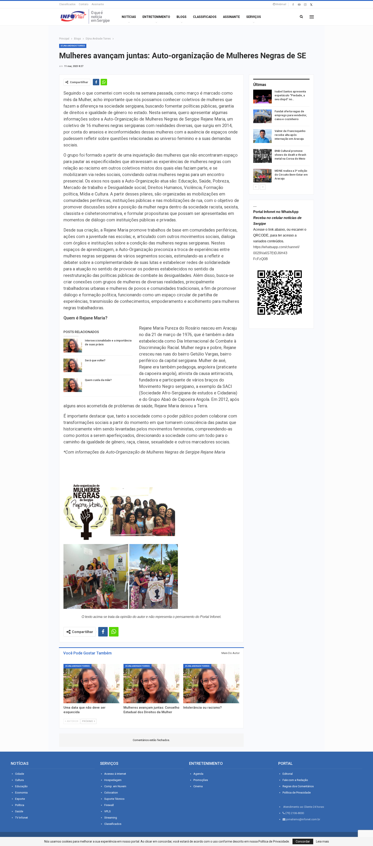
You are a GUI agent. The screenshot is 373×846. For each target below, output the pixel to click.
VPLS (107, 811)
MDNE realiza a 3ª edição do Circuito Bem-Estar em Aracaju (291, 174)
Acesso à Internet (115, 773)
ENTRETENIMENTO (156, 17)
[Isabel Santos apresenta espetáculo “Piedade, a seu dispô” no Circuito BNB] (262, 96)
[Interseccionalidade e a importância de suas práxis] (72, 345)
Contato (83, 4)
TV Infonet (21, 817)
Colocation (111, 792)
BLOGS (181, 17)
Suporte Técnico (114, 798)
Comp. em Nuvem (115, 786)
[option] (281, 137)
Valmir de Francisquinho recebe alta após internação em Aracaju (290, 134)
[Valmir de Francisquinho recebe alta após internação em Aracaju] (262, 136)
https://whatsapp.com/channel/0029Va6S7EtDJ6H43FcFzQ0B (276, 252)
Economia (21, 792)
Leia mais (322, 841)
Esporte (20, 798)
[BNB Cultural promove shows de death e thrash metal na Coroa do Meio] (262, 156)
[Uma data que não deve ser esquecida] (91, 683)
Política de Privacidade (297, 792)
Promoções (200, 780)
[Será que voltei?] (72, 365)
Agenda (198, 773)
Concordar (303, 841)
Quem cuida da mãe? (98, 380)
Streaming (110, 817)
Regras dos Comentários (298, 786)
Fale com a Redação (295, 780)
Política (19, 805)
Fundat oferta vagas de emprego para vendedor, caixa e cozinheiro (291, 115)
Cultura (19, 780)
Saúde (19, 811)
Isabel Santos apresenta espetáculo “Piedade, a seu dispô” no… (290, 95)
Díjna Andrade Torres (73, 46)
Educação (21, 786)
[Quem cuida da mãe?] (72, 385)
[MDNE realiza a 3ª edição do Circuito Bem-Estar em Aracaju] (262, 176)
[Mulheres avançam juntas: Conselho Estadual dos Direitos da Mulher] (151, 683)
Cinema (198, 786)
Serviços (253, 17)
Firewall (109, 805)
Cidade (19, 773)
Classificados (67, 4)
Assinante (98, 4)
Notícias (129, 17)
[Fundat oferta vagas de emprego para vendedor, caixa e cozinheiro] (262, 116)
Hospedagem (113, 780)
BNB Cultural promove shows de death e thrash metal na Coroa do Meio (290, 154)
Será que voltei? (95, 360)
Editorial (288, 773)
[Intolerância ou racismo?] (211, 683)
